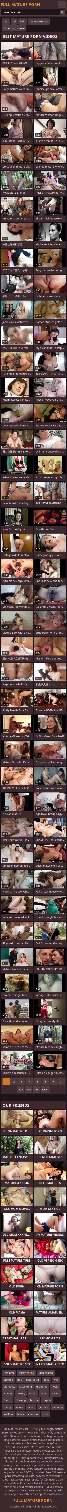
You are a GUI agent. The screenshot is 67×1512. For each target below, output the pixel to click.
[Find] (62, 12)
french (7, 1400)
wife (56, 1379)
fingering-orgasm (14, 28)
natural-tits (32, 1379)
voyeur (56, 1393)
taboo (31, 1407)
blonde (34, 1400)
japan (44, 1393)
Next (45, 1089)
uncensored (46, 1372)
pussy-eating (26, 1372)
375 (36, 1089)
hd (14, 21)
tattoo (32, 1393)
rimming (57, 1407)
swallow (8, 1414)
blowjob (8, 1379)
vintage (8, 1393)
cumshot (33, 1414)
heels (55, 1386)
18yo (46, 1379)
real (6, 21)
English (62, 4)
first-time (9, 1372)
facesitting (25, 1386)
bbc (19, 1379)
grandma (41, 1386)
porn (46, 1414)
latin (22, 21)
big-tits (47, 1400)
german (43, 1407)
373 (21, 1089)
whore (19, 1407)
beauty (21, 1393)
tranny (7, 1407)
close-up (21, 1400)
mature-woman (39, 21)
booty (20, 1414)
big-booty (9, 1386)
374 (28, 1089)
